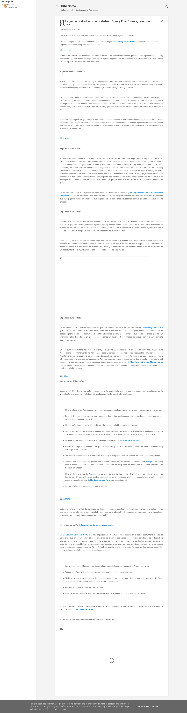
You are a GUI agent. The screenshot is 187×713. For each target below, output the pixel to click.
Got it (155, 706)
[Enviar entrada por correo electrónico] (61, 630)
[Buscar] (166, 7)
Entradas (10, 5)
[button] (161, 21)
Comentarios (11, 7)
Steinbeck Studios (131, 440)
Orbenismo (68, 6)
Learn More (143, 706)
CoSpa (149, 462)
